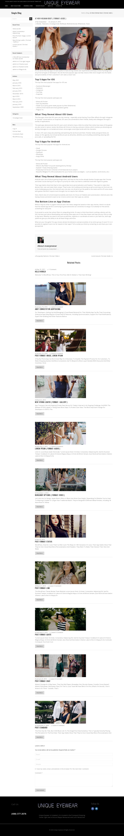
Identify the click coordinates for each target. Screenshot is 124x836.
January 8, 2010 (41, 679)
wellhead (63, 24)
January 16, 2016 (41, 307)
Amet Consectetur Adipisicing (47, 309)
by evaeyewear (41, 22)
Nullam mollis (23, 67)
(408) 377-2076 (18, 813)
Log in (15, 128)
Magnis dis (22, 69)
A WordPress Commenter (21, 57)
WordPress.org (18, 137)
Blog (87, 13)
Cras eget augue (24, 61)
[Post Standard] (60, 712)
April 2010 (16, 96)
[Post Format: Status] (60, 526)
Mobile (39, 24)
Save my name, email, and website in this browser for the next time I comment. (63, 769)
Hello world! (40, 271)
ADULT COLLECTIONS (16, 6)
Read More (40, 320)
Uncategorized (54, 24)
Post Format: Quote (43, 634)
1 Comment (52, 269)
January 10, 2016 (41, 353)
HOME (6, 6)
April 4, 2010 (40, 539)
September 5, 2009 (42, 725)
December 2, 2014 (42, 493)
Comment (39, 773)
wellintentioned (72, 24)
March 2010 (16, 99)
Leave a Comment (57, 307)
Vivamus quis (23, 64)
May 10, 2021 (40, 269)
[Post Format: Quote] (60, 619)
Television (45, 24)
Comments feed (18, 134)
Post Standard (41, 727)
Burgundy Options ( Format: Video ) (48, 256)
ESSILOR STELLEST (40, 6)
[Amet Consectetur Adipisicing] (60, 293)
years (88, 24)
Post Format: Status (43, 541)
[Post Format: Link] (60, 572)
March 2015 (16, 85)
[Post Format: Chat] (60, 665)
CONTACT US (59, 6)
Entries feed (17, 131)
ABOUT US (50, 6)
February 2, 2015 (41, 446)
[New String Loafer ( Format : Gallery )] (60, 386)
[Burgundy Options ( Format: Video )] (60, 479)
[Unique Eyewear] (62, 2)
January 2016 (17, 83)
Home (83, 13)
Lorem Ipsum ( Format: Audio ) (101, 256)
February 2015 (17, 88)
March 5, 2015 (41, 400)
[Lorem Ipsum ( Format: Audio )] (60, 433)
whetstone (81, 24)
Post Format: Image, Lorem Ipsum (49, 355)
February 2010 (17, 102)
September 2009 (18, 107)
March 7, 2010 (41, 586)
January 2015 (17, 91)
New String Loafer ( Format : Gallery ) (51, 402)
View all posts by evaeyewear (48, 249)
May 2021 (16, 80)
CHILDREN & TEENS (28, 6)
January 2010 (17, 104)
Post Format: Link (42, 588)
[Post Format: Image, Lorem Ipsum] (60, 340)
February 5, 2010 (41, 632)
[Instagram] (96, 808)
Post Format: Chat (42, 681)
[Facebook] (92, 808)
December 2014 (18, 94)
